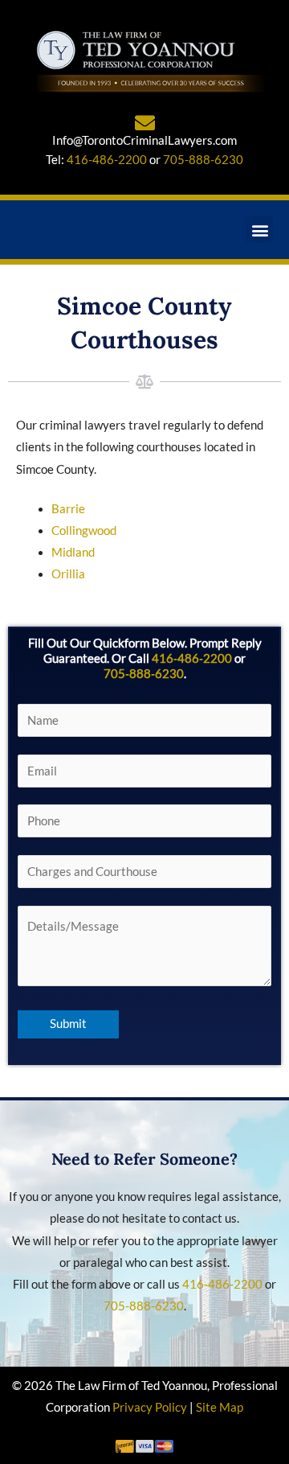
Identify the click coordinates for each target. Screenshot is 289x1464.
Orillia (68, 574)
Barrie (68, 509)
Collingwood (83, 530)
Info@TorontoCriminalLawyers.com (144, 140)
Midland (73, 552)
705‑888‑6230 (144, 674)
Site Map (219, 1407)
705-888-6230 (203, 159)
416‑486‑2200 (192, 658)
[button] (259, 229)
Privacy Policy (149, 1407)
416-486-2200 (107, 159)
